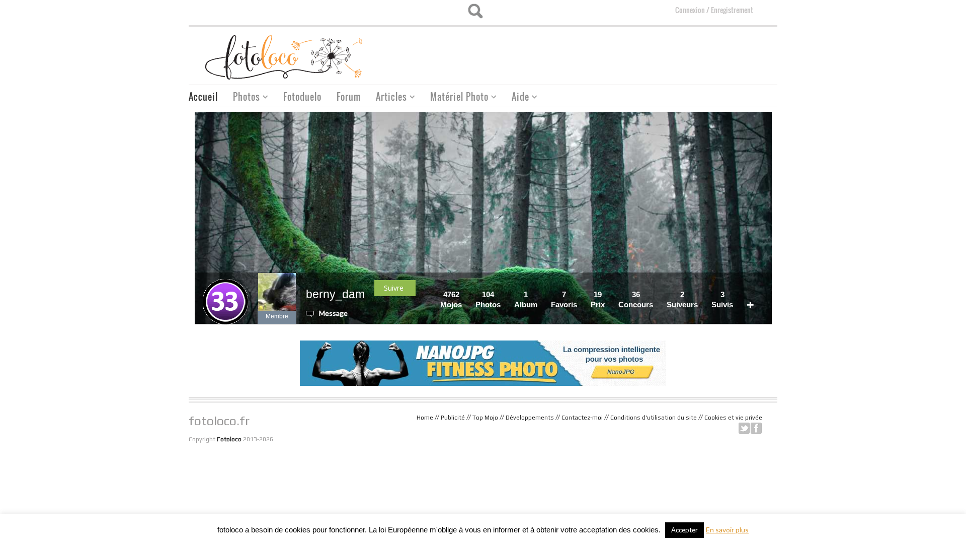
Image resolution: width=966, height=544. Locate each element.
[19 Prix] (608, 294)
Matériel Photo (456, 98)
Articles (387, 98)
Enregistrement (732, 10)
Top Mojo (485, 417)
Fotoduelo (302, 96)
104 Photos (488, 299)
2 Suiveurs (682, 299)
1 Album (525, 299)
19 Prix (598, 299)
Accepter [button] (684, 530)
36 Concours (635, 299)
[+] (757, 294)
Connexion (690, 10)
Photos (242, 98)
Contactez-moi (582, 417)
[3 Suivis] (736, 294)
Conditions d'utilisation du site (653, 417)
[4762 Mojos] (465, 294)
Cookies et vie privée (733, 417)
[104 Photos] (504, 294)
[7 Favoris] (580, 294)
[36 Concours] (656, 294)
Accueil (203, 96)
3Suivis (722, 299)
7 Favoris (564, 299)
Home (425, 417)
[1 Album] (540, 294)
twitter (744, 428)
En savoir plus (727, 529)
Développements (530, 417)
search (475, 11)
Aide (516, 98)
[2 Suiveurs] (701, 294)
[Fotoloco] (285, 56)
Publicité (453, 417)
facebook (756, 428)
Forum (349, 96)
